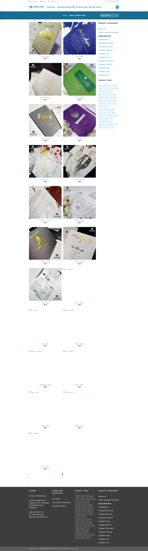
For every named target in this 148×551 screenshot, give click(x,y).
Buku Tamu (88, 7)
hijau (106, 97)
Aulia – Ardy (79, 97)
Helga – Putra (79, 221)
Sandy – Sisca (79, 426)
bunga (114, 85)
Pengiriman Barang (58, 506)
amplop (101, 85)
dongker (111, 88)
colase (105, 88)
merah (106, 106)
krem (109, 103)
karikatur (107, 100)
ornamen (111, 109)
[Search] (117, 7)
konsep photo (102, 103)
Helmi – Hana (45, 262)
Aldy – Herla (45, 56)
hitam (110, 97)
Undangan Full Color (105, 47)
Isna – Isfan (45, 303)
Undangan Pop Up (104, 57)
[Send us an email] (114, 1)
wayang (111, 127)
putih (100, 115)
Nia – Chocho (79, 303)
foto (100, 91)
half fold (101, 97)
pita (109, 112)
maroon (101, 106)
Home (65, 15)
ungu (100, 127)
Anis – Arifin (79, 56)
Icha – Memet (80, 262)
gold (106, 94)
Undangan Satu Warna (106, 61)
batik (106, 85)
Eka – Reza (45, 180)
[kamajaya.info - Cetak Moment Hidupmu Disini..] (36, 7)
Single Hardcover (104, 36)
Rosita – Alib (45, 426)
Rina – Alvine (80, 385)
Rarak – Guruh (79, 344)
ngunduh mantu (103, 109)
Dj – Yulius (79, 139)
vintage (105, 127)
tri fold (115, 124)
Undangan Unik (103, 75)
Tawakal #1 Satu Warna (105, 121)
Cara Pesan (56, 499)
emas (116, 88)
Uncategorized (103, 39)
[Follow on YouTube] (117, 1)
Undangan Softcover (105, 64)
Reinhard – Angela (45, 385)
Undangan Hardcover (105, 50)
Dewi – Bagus (45, 139)
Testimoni (79, 7)
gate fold (101, 94)
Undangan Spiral (104, 68)
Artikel (99, 7)
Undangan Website (64, 7)
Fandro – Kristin (45, 221)
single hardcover (103, 118)
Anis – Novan (45, 97)
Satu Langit (74, 548)
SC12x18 (110, 115)
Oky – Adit (45, 344)
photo (100, 112)
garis (110, 91)
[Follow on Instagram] (108, 1)
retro (104, 115)
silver (115, 115)
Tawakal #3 (102, 124)
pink (105, 112)
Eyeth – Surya (79, 180)
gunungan (112, 94)
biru (110, 85)
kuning (114, 103)
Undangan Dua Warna (106, 43)
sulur (111, 118)
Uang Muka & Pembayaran (61, 502)
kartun (113, 100)
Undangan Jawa (104, 54)
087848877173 (42, 517)
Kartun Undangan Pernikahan (108, 32)
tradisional (109, 124)
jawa (115, 97)
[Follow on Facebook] (105, 1)
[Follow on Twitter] (111, 1)
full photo (105, 91)
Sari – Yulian (45, 467)
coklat (100, 88)
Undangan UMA (103, 71)
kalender (101, 100)
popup (113, 112)
